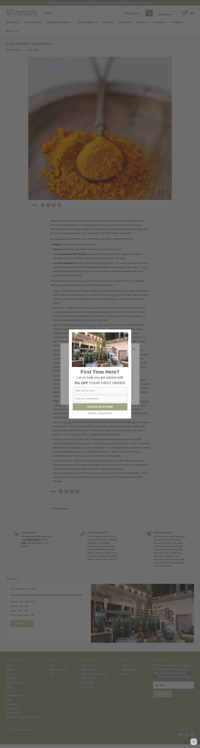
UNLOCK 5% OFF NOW (100, 407)
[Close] (127, 332)
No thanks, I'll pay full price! (100, 413)
